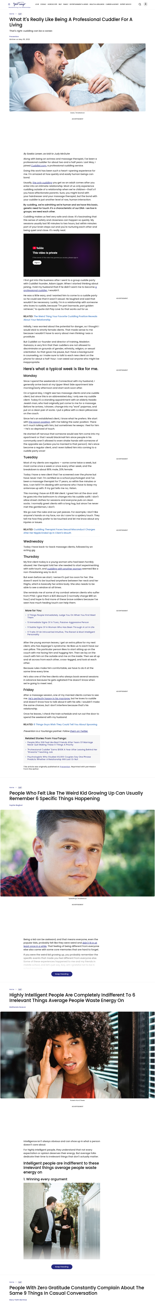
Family (65, 4)
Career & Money (112, 4)
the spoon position (39, 422)
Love (37, 4)
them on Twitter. (79, 731)
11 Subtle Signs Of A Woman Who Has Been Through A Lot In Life (60, 627)
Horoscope (52, 4)
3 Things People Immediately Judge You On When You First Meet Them (61, 616)
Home (11, 14)
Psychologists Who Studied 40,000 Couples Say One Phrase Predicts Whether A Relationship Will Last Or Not (59, 758)
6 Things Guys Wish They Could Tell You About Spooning (65, 724)
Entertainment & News (79, 4)
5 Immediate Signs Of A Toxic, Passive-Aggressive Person (58, 622)
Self (60, 4)
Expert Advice (125, 4)
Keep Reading (62, 974)
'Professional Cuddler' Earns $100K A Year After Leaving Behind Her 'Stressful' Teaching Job (62, 750)
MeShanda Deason (17, 1007)
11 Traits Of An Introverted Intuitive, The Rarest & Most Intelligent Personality (61, 633)
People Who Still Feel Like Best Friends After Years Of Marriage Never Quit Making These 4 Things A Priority (60, 743)
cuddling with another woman (64, 568)
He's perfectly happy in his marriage (49, 698)
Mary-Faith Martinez (18, 1300)
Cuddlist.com (38, 165)
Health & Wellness (97, 4)
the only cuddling (42, 182)
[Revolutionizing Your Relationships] (19, 4)
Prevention (14, 36)
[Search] (139, 3)
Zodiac (43, 4)
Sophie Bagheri (16, 805)
